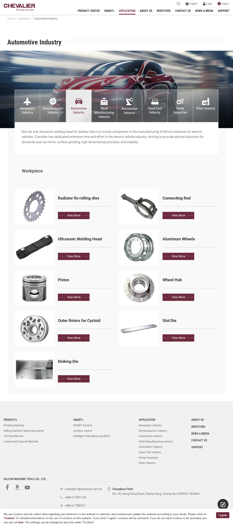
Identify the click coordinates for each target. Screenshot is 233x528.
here (20, 522)
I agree (222, 515)
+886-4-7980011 (75, 505)
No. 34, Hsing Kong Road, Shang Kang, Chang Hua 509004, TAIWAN (155, 493)
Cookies (9, 518)
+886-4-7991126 (75, 497)
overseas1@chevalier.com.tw (83, 489)
